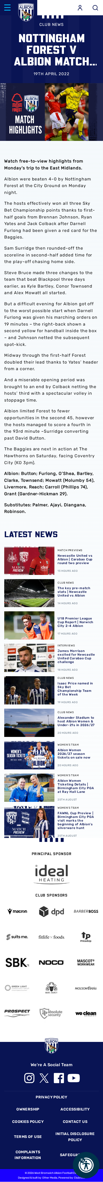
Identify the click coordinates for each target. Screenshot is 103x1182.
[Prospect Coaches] (17, 1013)
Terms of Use (28, 1137)
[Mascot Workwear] (86, 962)
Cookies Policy (28, 1121)
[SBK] (17, 962)
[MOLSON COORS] (86, 988)
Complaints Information (28, 1155)
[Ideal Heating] (51, 874)
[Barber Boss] (86, 911)
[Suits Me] (17, 937)
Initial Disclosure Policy (75, 1137)
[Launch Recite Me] (86, 1165)
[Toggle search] (95, 7)
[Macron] (17, 911)
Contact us (75, 1121)
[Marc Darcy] (51, 988)
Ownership (27, 1109)
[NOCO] (51, 962)
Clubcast (79, 1177)
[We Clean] (86, 1013)
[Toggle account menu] (80, 7)
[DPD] (51, 911)
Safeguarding (75, 1155)
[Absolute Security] (51, 1013)
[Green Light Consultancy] (17, 988)
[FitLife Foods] (51, 937)
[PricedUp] (86, 937)
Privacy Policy (51, 1097)
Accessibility (75, 1109)
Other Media (49, 1177)
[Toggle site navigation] (7, 7)
